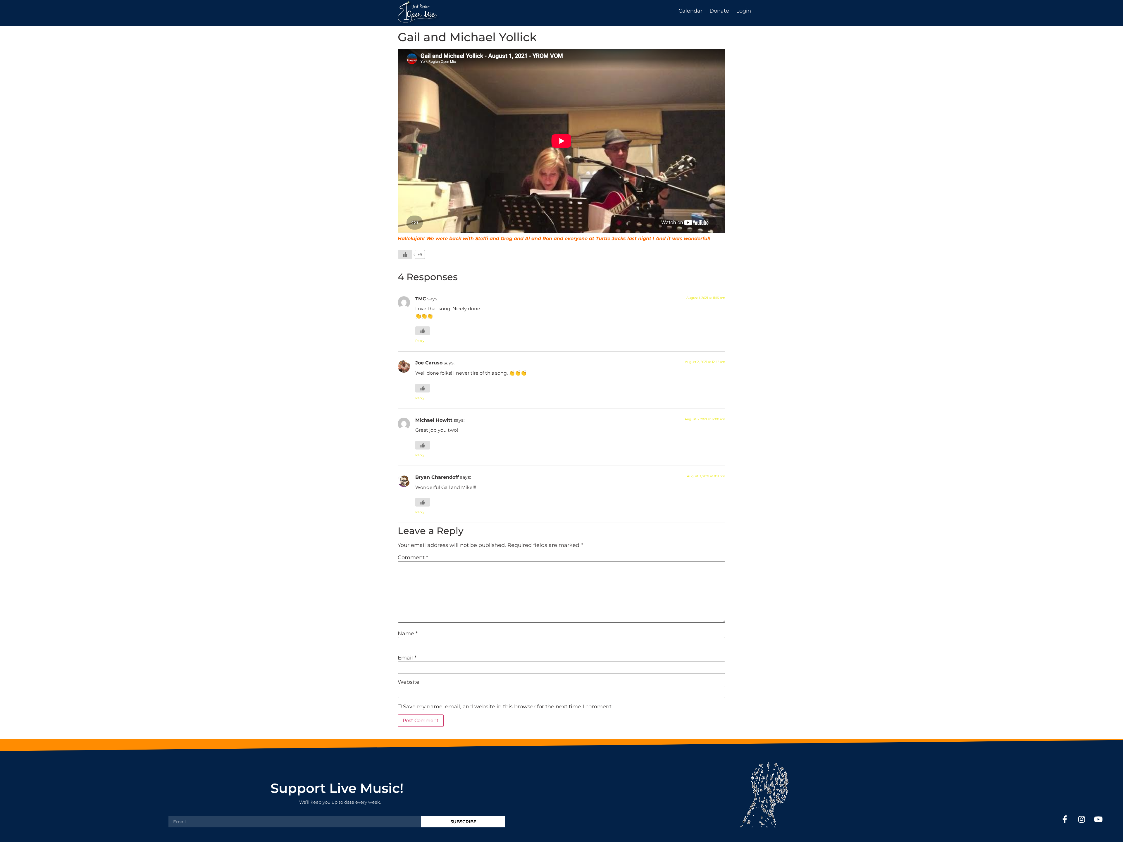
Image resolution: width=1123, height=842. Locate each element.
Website (408, 682)
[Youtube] (1098, 819)
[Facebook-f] (1065, 819)
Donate (719, 11)
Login (743, 11)
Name (408, 633)
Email (407, 657)
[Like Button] (405, 254)
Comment (413, 557)
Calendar (690, 11)
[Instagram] (1081, 819)
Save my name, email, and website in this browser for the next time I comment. (508, 706)
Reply (419, 341)
